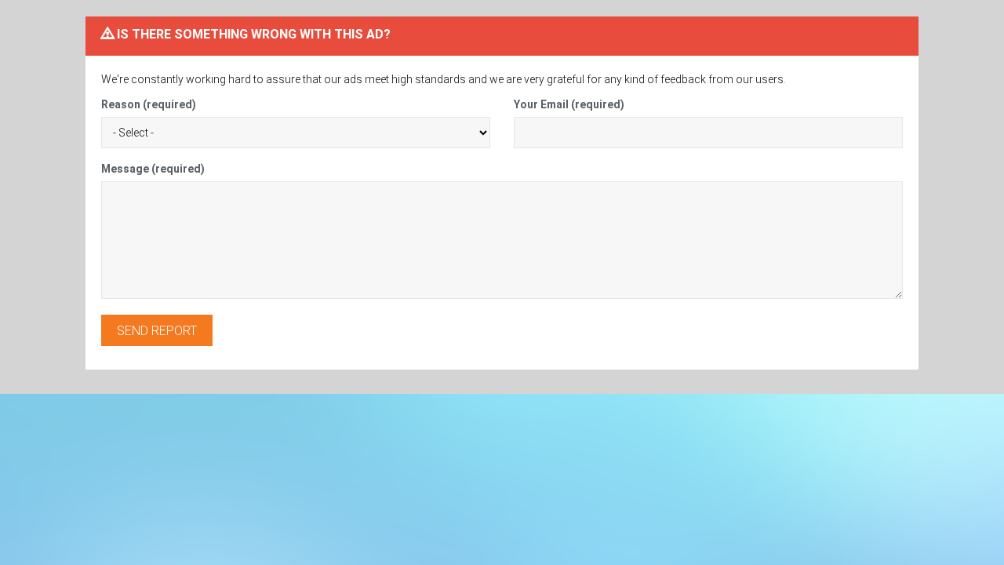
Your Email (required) (569, 104)
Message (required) (153, 168)
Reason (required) (148, 104)
